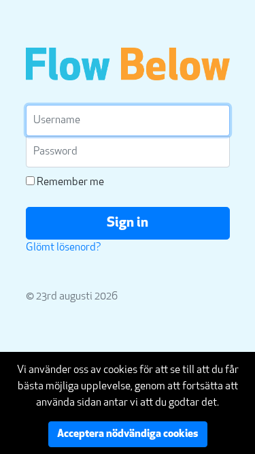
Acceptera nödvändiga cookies (128, 434)
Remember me (69, 182)
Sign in (127, 223)
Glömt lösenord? (63, 247)
